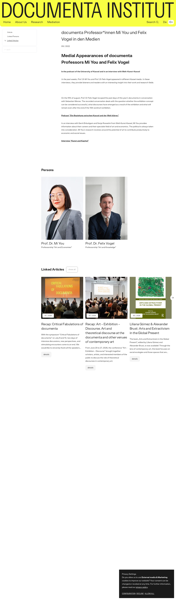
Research (37, 22)
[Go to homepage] (88, 10)
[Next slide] (173, 298)
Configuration (129, 593)
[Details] (62, 319)
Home (7, 22)
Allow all (149, 593)
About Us (21, 22)
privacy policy (142, 587)
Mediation (53, 22)
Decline (140, 593)
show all (71, 270)
